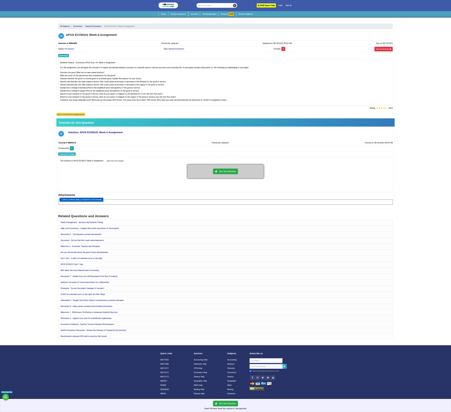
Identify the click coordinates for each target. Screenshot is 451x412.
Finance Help (199, 377)
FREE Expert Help (267, 5)
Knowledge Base (209, 14)
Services (194, 14)
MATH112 (164, 377)
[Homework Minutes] (168, 5)
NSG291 (163, 381)
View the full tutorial (115, 161)
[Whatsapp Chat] (5, 397)
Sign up (289, 5)
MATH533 (164, 360)
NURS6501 (164, 389)
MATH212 (164, 372)
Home (163, 14)
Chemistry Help (200, 364)
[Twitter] (262, 377)
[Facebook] (252, 377)
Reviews (227, 14)
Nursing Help (199, 389)
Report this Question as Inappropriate (70, 114)
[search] (234, 5)
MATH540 (164, 364)
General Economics (176, 49)
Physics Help (199, 393)
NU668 (163, 385)
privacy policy (265, 371)
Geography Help (200, 381)
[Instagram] (257, 377)
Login (280, 5)
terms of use (275, 371)
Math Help (198, 385)
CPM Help (198, 368)
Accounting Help (201, 360)
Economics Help (200, 372)
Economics (69, 49)
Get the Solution (226, 171)
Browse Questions (178, 14)
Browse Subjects (246, 14)
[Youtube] (268, 377)
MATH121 (164, 368)
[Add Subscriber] (284, 366)
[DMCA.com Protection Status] (257, 388)
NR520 (163, 393)
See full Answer (382, 49)
